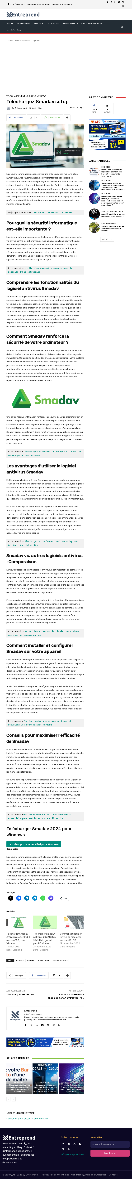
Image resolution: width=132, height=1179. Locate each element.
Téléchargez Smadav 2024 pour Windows (33, 844)
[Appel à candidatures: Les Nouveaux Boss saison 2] (94, 213)
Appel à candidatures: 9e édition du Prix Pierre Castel (112, 228)
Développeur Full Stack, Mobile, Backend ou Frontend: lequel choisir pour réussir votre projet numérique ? (71, 1087)
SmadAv (30, 960)
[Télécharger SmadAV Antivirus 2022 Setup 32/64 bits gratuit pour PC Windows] (45, 922)
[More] (67, 117)
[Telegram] (119, 2)
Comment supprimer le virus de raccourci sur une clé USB (71, 937)
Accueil (9, 40)
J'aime (94, 105)
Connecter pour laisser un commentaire (27, 1118)
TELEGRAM (39, 212)
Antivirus (20, 960)
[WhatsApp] (123, 6)
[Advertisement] (66, 71)
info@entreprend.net (72, 1154)
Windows (41, 96)
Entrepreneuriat (109, 224)
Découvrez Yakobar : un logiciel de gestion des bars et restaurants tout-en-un (19, 1088)
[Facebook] (107, 2)
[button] (122, 27)
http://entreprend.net (33, 1014)
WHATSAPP (53, 212)
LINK (64, 212)
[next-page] (14, 1099)
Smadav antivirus (59, 960)
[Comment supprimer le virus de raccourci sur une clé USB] (72, 922)
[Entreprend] (9, 108)
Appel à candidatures (112, 211)
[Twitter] (74, 1144)
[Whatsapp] (69, 1149)
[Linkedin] (115, 2)
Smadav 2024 (43, 960)
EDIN (69, 212)
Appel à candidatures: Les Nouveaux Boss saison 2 (113, 215)
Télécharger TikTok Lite (20, 994)
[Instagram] (111, 2)
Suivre (107, 105)
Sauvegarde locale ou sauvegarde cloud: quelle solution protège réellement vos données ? (45, 1088)
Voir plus (106, 239)
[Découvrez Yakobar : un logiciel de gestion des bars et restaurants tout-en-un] (19, 1078)
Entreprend (20, 108)
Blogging (45, 1082)
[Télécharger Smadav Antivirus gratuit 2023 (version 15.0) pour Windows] (18, 922)
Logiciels (36, 40)
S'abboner (110, 1153)
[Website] (53, 1024)
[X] (123, 2)
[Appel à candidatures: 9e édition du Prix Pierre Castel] (94, 227)
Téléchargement (22, 40)
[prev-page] (8, 1099)
